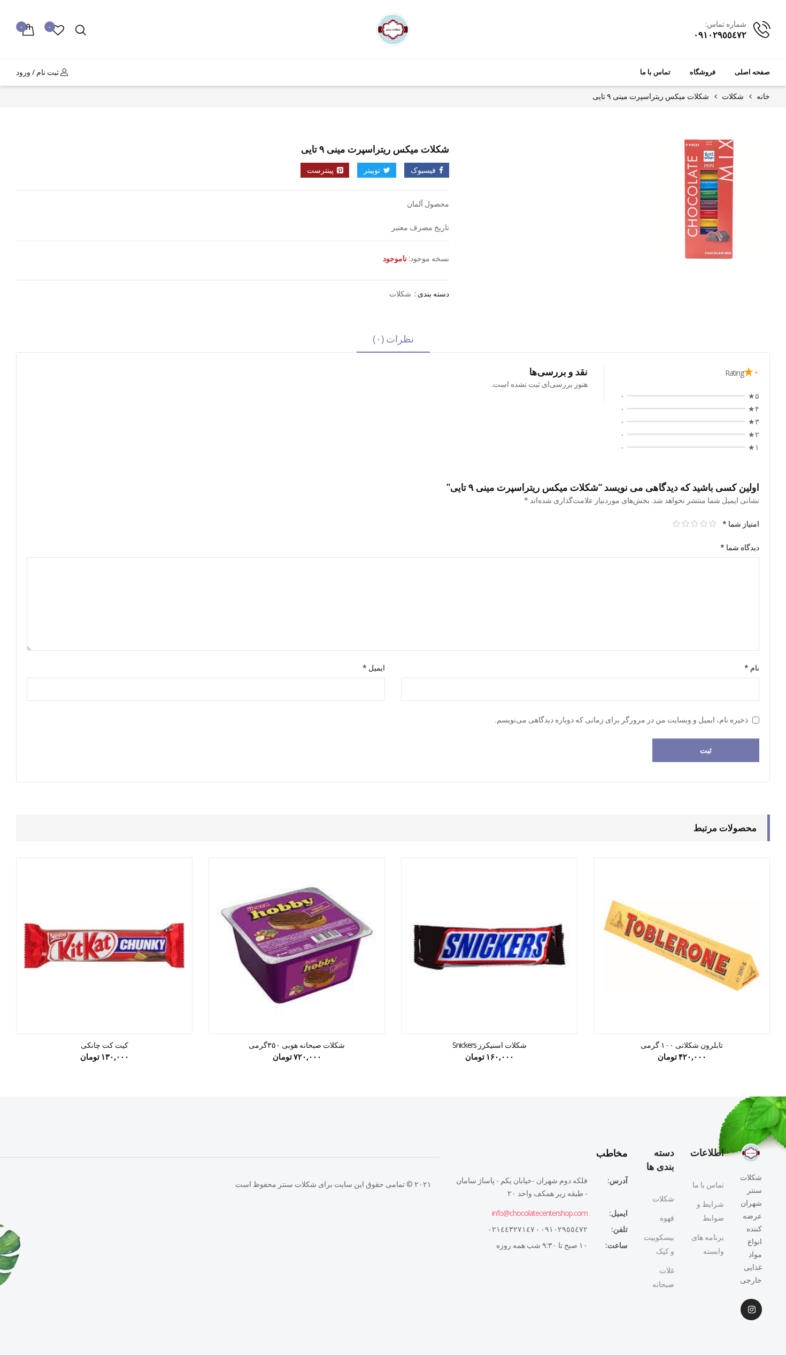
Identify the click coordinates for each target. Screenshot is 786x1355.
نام (751, 668)
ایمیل (374, 668)
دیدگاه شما (739, 547)
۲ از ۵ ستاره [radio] (703, 523)
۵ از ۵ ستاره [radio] (676, 523)
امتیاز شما (740, 524)
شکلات (733, 96)
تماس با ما (655, 72)
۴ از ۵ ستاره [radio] (685, 523)
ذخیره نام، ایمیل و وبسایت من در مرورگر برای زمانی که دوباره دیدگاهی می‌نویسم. (621, 719)
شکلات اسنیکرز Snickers (489, 1045)
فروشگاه (702, 72)
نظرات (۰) (393, 338)
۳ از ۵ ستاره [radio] (694, 523)
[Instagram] (751, 1309)
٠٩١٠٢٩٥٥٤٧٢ (719, 34)
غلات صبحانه (663, 1277)
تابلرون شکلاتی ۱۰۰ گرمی (682, 1045)
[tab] (393, 342)
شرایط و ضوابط (710, 1211)
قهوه (667, 1218)
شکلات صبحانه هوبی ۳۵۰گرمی (297, 1045)
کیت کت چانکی (104, 1045)
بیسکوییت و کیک (659, 1244)
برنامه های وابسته (707, 1244)
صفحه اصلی (752, 72)
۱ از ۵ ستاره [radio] (712, 523)
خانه (763, 96)
